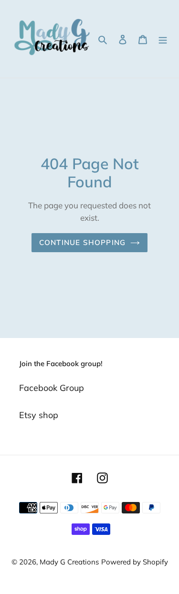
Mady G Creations (69, 561)
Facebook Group (51, 387)
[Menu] (163, 39)
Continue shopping (82, 242)
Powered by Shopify (134, 561)
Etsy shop (38, 415)
